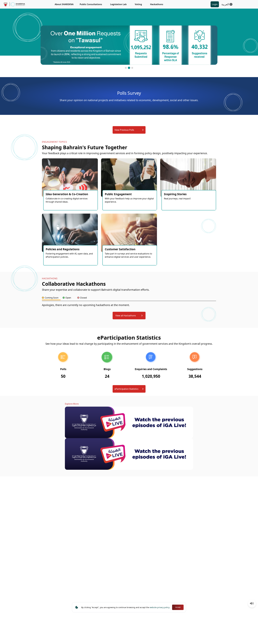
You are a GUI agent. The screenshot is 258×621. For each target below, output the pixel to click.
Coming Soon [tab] (51, 297)
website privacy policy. (160, 607)
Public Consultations (91, 4)
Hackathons (156, 4)
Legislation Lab (118, 4)
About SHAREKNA (64, 4)
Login (215, 4)
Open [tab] (68, 297)
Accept (177, 607)
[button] (126, 68)
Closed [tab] (83, 297)
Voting (138, 4)
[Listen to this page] (252, 603)
